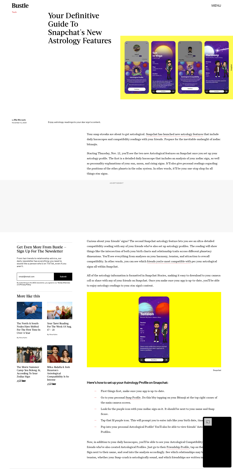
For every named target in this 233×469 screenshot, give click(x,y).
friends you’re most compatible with (169, 261)
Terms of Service (64, 283)
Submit (63, 276)
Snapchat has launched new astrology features (174, 134)
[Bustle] (20, 5)
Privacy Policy (25, 285)
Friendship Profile (178, 447)
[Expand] (206, 420)
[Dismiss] (227, 420)
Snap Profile (133, 397)
